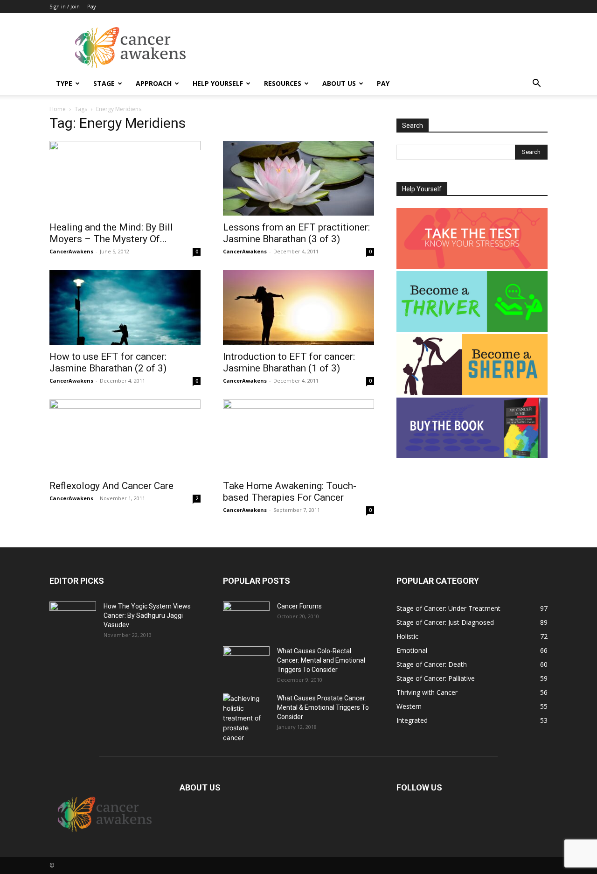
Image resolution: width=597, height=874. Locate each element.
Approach (154, 83)
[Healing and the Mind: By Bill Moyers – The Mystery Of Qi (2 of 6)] (125, 178)
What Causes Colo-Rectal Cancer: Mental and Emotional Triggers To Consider (321, 660)
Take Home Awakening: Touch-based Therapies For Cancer (289, 491)
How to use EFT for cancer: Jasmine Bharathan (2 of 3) (108, 362)
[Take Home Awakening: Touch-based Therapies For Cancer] (298, 436)
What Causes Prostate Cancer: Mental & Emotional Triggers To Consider (323, 707)
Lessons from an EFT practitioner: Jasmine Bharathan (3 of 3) (296, 233)
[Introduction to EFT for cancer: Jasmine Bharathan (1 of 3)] (298, 307)
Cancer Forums (299, 606)
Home (57, 109)
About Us (339, 83)
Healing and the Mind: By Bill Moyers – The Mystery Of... (111, 233)
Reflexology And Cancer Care (111, 485)
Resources (282, 83)
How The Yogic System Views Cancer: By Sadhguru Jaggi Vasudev (147, 615)
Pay (91, 6)
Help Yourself (218, 83)
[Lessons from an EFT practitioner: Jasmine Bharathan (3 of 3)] (298, 178)
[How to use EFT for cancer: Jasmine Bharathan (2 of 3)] (125, 307)
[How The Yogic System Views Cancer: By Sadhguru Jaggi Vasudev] (72, 617)
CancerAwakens (71, 251)
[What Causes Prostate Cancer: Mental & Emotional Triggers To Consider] (246, 717)
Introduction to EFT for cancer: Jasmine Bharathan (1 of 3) (289, 362)
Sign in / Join (64, 6)
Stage (104, 83)
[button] (536, 84)
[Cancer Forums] (246, 617)
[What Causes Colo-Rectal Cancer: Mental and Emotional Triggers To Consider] (246, 662)
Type (64, 83)
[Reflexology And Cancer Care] (125, 436)
